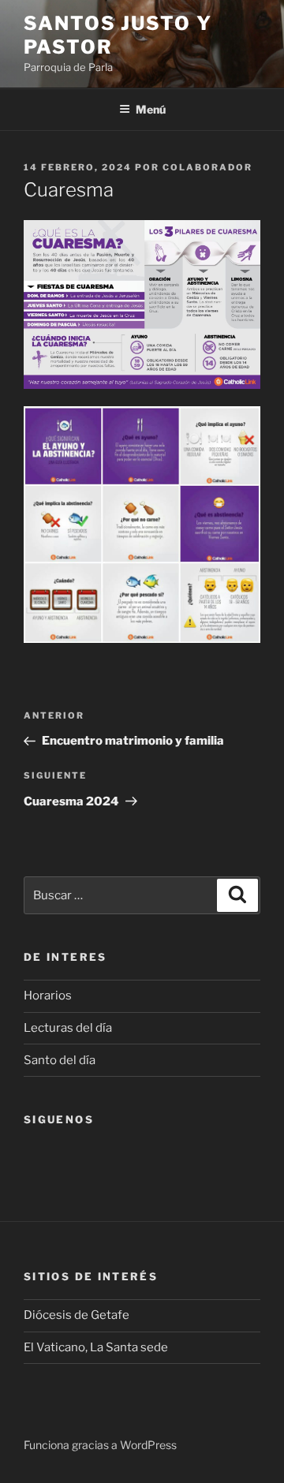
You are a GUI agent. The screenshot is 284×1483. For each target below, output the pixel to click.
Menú (151, 109)
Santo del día (59, 1060)
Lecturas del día (68, 1028)
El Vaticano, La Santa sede (96, 1347)
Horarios (48, 995)
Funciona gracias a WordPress (100, 1444)
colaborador (207, 167)
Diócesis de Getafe (76, 1315)
